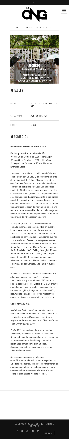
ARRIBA (47, 433)
